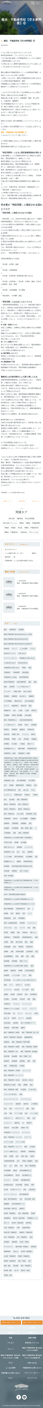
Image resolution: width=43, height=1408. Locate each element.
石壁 (34, 1118)
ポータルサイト (8, 1247)
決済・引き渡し (24, 871)
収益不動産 (25, 672)
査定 (30, 682)
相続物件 (18, 1104)
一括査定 (22, 744)
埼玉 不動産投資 (9, 1237)
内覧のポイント (20, 1118)
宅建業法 (28, 785)
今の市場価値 (8, 701)
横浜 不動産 (22, 1261)
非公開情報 (15, 828)
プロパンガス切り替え (10, 1094)
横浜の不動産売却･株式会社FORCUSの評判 (16, 639)
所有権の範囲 (20, 952)
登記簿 (17, 1175)
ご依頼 (20, 711)
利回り (27, 725)
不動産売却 (12, 630)
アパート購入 (34, 1113)
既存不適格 (15, 1028)
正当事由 (32, 1147)
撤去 (31, 1085)
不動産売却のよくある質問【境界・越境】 (16, 966)
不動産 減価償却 (27, 1161)
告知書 (16, 842)
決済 (14, 918)
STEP (29, 909)
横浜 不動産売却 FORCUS (12, 1080)
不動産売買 (7, 819)
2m (23, 1123)
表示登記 (15, 1180)
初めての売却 (27, 691)
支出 (23, 852)
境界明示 (21, 947)
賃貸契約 (30, 852)
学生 (5, 1109)
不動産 (24, 668)
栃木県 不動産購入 (9, 1213)
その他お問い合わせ (9, 663)
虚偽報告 (19, 847)
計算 (19, 739)
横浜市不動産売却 (9, 682)
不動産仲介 (7, 1004)
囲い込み (26, 790)
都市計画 (23, 706)
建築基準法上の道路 (9, 1085)
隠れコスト (33, 933)
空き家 (6, 1190)
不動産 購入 (15, 734)
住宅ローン (19, 985)
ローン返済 (25, 990)
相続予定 (26, 1104)
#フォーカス (34, 532)
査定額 (18, 913)
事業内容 (6, 649)
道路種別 (22, 1061)
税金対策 (6, 734)
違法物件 (15, 1023)
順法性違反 (7, 1023)
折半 (18, 1161)
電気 (34, 928)
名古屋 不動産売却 (9, 1256)
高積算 (33, 1213)
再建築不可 (7, 711)
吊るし (33, 790)
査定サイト (31, 744)
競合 (26, 942)
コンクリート (8, 1123)
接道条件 (6, 1061)
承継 (20, 1094)
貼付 (17, 1156)
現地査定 (34, 739)
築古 (10, 1109)
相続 (5, 687)
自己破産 (14, 999)
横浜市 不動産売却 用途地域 (13, 1037)
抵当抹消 (19, 994)
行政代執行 (32, 1190)
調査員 (19, 861)
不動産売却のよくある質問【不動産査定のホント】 (18, 899)
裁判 (30, 975)
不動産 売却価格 (17, 715)
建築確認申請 (28, 1037)
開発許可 (29, 1123)
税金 (25, 1190)
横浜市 (33, 734)
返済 (32, 990)
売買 (30, 668)
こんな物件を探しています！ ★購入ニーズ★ (21, 553)
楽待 (31, 1237)
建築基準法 (15, 706)
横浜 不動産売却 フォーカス (13, 1137)
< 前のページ (7, 501)
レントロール (28, 847)
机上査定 (14, 744)
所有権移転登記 (25, 1180)
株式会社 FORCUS (27, 1080)
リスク (24, 975)
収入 (18, 852)
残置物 (25, 1085)
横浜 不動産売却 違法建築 (29, 1052)
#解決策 (20, 518)
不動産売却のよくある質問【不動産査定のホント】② (19, 904)
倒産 (29, 999)
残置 (19, 1085)
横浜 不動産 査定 (26, 828)
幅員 (29, 1061)
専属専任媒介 (18, 795)
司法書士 (6, 999)
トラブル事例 (8, 857)
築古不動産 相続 (30, 1199)
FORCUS (15, 819)
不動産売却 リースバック (11, 1132)
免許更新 (15, 1266)
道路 (34, 1061)
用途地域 (6, 1028)
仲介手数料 (32, 781)
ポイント (6, 706)
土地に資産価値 (29, 701)
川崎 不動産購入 (9, 1228)
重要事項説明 (20, 785)
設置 (17, 956)
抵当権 (12, 994)
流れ (14, 711)
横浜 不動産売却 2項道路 (12, 1071)
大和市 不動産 (24, 1242)
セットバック (26, 1071)
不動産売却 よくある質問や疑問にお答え (13, 492)
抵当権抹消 (33, 994)
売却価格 (33, 725)
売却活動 (6, 871)
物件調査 (6, 739)
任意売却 (11, 687)
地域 (33, 1109)
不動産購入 (7, 672)
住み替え (16, 990)
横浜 (5, 630)
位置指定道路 (13, 1066)
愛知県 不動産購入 (24, 1256)
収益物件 (6, 828)
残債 (5, 985)
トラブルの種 (15, 975)
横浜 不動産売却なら (10, 720)
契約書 (11, 785)
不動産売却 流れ (31, 749)
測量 (22, 956)
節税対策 (33, 1247)
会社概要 (21, 630)
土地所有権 (29, 952)
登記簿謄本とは (26, 1175)
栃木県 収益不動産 (19, 1218)
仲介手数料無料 (21, 781)
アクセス (32, 649)
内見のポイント (8, 1118)
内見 (26, 1113)
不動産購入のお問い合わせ (27, 658)
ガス (15, 928)
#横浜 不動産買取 (33, 523)
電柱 (18, 933)
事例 (32, 1185)
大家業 (6, 942)
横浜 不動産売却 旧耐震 (11, 1047)
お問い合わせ (22, 653)
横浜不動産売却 (23, 677)
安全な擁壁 (15, 1128)
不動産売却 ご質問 (24, 753)
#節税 (13, 528)
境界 (14, 947)
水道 (29, 928)
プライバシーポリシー (10, 658)
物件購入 (22, 1209)
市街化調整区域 (8, 1175)
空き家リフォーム (16, 1190)
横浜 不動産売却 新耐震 (29, 1047)
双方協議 (23, 842)
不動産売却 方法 (9, 852)
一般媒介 (35, 795)
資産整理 (14, 696)
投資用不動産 (26, 1228)
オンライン (7, 1180)
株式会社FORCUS (22, 663)
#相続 (7, 528)
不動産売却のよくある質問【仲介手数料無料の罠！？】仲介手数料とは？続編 (21, 888)
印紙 (5, 1156)
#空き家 (12, 518)
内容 (35, 785)
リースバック (26, 1132)
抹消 (26, 994)
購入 (30, 1261)
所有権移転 (21, 918)
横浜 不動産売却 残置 (11, 1090)
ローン (11, 985)
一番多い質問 (17, 691)
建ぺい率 (6, 1018)
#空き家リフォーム (10, 523)
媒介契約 (11, 800)
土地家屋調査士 (8, 956)
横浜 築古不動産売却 (10, 1199)
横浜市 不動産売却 (9, 804)
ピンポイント (8, 795)
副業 (36, 937)
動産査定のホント (9, 861)
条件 (12, 913)
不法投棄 (23, 1090)
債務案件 (31, 696)
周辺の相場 (7, 1013)
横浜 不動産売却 (22, 800)
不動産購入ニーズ (32, 1218)
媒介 (5, 800)
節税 (36, 1161)
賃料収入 (6, 730)
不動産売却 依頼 (31, 814)
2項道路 (22, 1066)
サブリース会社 (8, 1142)
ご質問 (27, 711)
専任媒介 (27, 795)
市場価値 (6, 715)
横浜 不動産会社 (9, 814)
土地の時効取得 (29, 971)
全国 (30, 823)
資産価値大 (7, 1218)
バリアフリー (8, 990)
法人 (10, 1166)
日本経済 (22, 999)
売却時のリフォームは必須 (11, 1009)
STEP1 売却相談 (8, 876)
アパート (20, 1013)
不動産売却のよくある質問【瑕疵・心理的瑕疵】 (18, 838)
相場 (35, 682)
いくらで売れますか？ (23, 687)
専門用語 (26, 739)
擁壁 (28, 1118)
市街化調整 (7, 1171)
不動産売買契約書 (9, 1161)
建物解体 (6, 1204)
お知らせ (15, 1251)
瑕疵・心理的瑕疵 (23, 833)
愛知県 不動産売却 (9, 1261)
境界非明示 (29, 947)
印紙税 (11, 1156)
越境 (32, 966)
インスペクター (8, 1104)
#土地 (20, 528)
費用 (33, 956)
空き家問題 (19, 1185)
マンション (28, 1013)
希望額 (6, 913)
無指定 (15, 1171)
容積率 (14, 1018)
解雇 (34, 999)
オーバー (21, 1018)
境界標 (6, 952)
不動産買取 (16, 672)
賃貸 (12, 942)
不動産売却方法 (20, 909)
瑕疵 (14, 833)
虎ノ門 (16, 1270)
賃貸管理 (14, 1242)
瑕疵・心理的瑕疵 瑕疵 (10, 923)
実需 (18, 1228)
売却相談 (6, 866)
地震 (27, 1109)
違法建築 (28, 1018)
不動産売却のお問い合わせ (11, 668)
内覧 (23, 913)
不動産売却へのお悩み (10, 677)
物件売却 (28, 1223)
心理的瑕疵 (7, 833)
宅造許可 (6, 1128)
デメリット (33, 1009)
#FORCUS (24, 532)
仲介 (5, 785)
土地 (21, 1166)
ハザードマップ (19, 1109)
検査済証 (6, 1042)
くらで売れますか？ (9, 725)
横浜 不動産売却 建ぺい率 (30, 1032)
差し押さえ (23, 696)
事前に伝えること (9, 847)
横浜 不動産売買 (8, 909)
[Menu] (37, 3)
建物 (16, 1166)
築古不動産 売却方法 (10, 1209)
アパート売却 (18, 1113)
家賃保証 (23, 1151)
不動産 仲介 (25, 1128)
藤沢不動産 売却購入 (22, 1247)
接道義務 (14, 1061)
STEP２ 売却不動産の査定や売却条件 (14, 894)
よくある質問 (23, 649)
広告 (19, 790)
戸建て (36, 1013)
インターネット (32, 923)
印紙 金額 (24, 1156)
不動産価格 (7, 947)
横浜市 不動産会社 (24, 809)
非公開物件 (29, 857)
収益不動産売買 (21, 682)
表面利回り (7, 937)
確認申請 (16, 1123)
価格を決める (18, 701)
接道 (30, 706)
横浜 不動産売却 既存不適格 (21, 1042)
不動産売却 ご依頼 (9, 753)
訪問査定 (6, 744)
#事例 (21, 523)
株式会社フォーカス (9, 653)
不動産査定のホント (9, 749)
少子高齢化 (34, 1104)
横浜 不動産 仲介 (25, 1056)
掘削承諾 (13, 971)
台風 (5, 1113)
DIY (14, 1013)
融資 (31, 942)
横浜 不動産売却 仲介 (11, 1052)
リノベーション (26, 1004)
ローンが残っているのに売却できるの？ (24, 980)
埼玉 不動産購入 (22, 1237)
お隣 (12, 952)
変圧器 (6, 933)
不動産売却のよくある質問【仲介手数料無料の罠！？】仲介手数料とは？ (21, 881)
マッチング (25, 734)
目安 (36, 952)
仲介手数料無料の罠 (9, 790)
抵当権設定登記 (8, 1185)
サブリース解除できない (11, 1151)
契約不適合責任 (18, 857)
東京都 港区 (8, 1270)
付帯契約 (22, 923)
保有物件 (6, 1242)
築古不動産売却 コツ (18, 1204)
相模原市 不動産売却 (25, 1232)
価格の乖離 (21, 749)
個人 (5, 1166)
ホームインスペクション (11, 1099)
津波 (10, 1113)
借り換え (27, 985)
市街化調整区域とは (25, 1171)
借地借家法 (32, 1151)
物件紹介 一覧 (10, 557)
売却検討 (6, 696)
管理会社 (25, 933)
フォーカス (7, 691)
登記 (27, 956)
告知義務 (14, 1056)
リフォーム (16, 1004)
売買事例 (6, 823)
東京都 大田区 (25, 1270)
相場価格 (23, 823)
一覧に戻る (21, 501)
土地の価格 (28, 715)
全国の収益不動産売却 (25, 720)
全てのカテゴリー (11, 549)
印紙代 (32, 1156)
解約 (26, 1147)
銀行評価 (6, 1056)
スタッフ (14, 649)
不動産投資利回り (27, 937)
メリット (24, 1009)
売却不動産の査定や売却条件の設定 (22, 866)
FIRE (36, 857)
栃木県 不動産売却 (17, 1223)
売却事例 (14, 730)
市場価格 (32, 819)
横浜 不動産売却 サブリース (13, 1147)
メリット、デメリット (10, 1194)
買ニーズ (6, 1223)
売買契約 (14, 871)
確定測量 (6, 961)
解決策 (27, 1185)
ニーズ (30, 913)
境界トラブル (23, 961)
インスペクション (26, 1099)
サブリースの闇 (20, 1142)
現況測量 (14, 961)
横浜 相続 (7, 1266)
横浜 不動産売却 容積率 (11, 1032)
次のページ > (36, 501)
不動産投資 (16, 937)
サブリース (28, 1137)
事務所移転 (7, 1251)
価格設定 (22, 730)
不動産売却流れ (28, 861)
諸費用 (6, 994)
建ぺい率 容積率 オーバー (28, 1023)
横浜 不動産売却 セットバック (13, 1075)
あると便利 (20, 814)
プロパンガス (8, 928)
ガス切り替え (32, 1090)
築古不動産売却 (23, 1194)
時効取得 (6, 975)
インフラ (22, 928)
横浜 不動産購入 (26, 1266)
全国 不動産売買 (23, 1213)
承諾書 (20, 971)
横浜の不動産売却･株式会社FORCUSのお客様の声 (18, 644)
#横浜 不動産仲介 (11, 532)
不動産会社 (31, 730)
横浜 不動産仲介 (23, 804)
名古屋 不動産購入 (26, 1251)
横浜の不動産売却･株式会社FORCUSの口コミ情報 (18, 634)
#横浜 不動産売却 (31, 528)
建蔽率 (23, 1028)
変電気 (12, 933)
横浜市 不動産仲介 (9, 809)
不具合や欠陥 (8, 842)
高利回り (34, 711)
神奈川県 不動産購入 (10, 1232)
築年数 (20, 725)
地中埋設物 (7, 980)
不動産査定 (15, 823)
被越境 (6, 971)
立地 (20, 1199)
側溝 (5, 1066)
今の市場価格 (24, 819)
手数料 (14, 739)
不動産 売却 (8, 1275)
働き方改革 (19, 942)
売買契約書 (7, 918)
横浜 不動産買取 (30, 1166)
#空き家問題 (29, 518)
